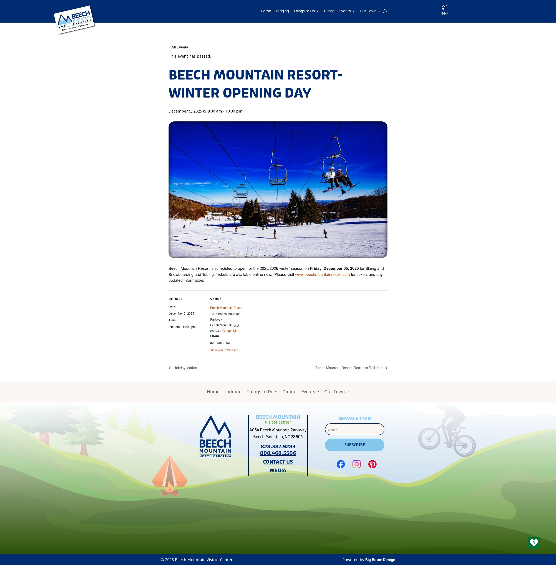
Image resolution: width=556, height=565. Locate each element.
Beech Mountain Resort (226, 307)
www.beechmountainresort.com (322, 274)
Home (266, 10)
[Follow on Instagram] (356, 464)
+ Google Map (229, 330)
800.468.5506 (278, 453)
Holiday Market (185, 367)
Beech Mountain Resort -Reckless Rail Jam (349, 367)
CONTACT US (278, 462)
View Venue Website (224, 350)
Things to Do (304, 10)
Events (345, 10)
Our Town (368, 10)
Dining (329, 10)
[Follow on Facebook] (341, 464)
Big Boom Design (380, 559)
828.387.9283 (278, 447)
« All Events (178, 47)
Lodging (282, 10)
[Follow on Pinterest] (372, 464)
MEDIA (278, 470)
